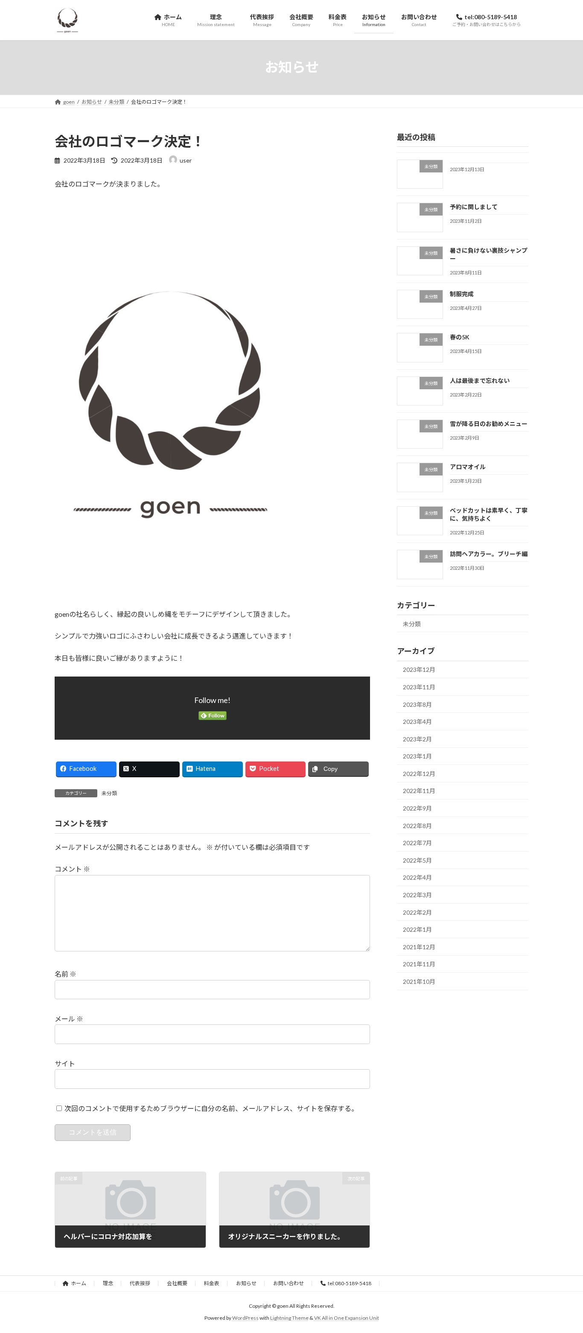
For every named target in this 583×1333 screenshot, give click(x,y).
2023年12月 (419, 669)
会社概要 (177, 1283)
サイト (65, 1063)
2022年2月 (417, 912)
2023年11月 (419, 687)
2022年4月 (417, 877)
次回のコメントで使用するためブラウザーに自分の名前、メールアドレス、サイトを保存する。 (211, 1108)
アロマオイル (468, 466)
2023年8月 (417, 704)
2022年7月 (417, 842)
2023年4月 (417, 721)
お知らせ (246, 1283)
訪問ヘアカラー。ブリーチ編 (489, 553)
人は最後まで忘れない (480, 380)
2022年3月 (417, 894)
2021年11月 (419, 964)
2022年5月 (417, 859)
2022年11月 (419, 790)
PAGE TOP (561, 1285)
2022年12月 (419, 773)
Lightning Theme (289, 1318)
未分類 (109, 793)
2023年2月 (417, 738)
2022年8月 (417, 825)
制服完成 (462, 294)
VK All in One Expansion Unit (346, 1318)
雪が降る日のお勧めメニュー (489, 423)
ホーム (78, 1283)
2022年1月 (417, 929)
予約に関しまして (474, 206)
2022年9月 (417, 808)
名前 (65, 974)
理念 (108, 1283)
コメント (72, 869)
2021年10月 (419, 981)
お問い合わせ (288, 1283)
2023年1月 (417, 756)
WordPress (245, 1318)
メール (69, 1019)
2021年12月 (419, 946)
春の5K (459, 337)
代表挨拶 (140, 1283)
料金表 (211, 1283)
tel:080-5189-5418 (349, 1283)
